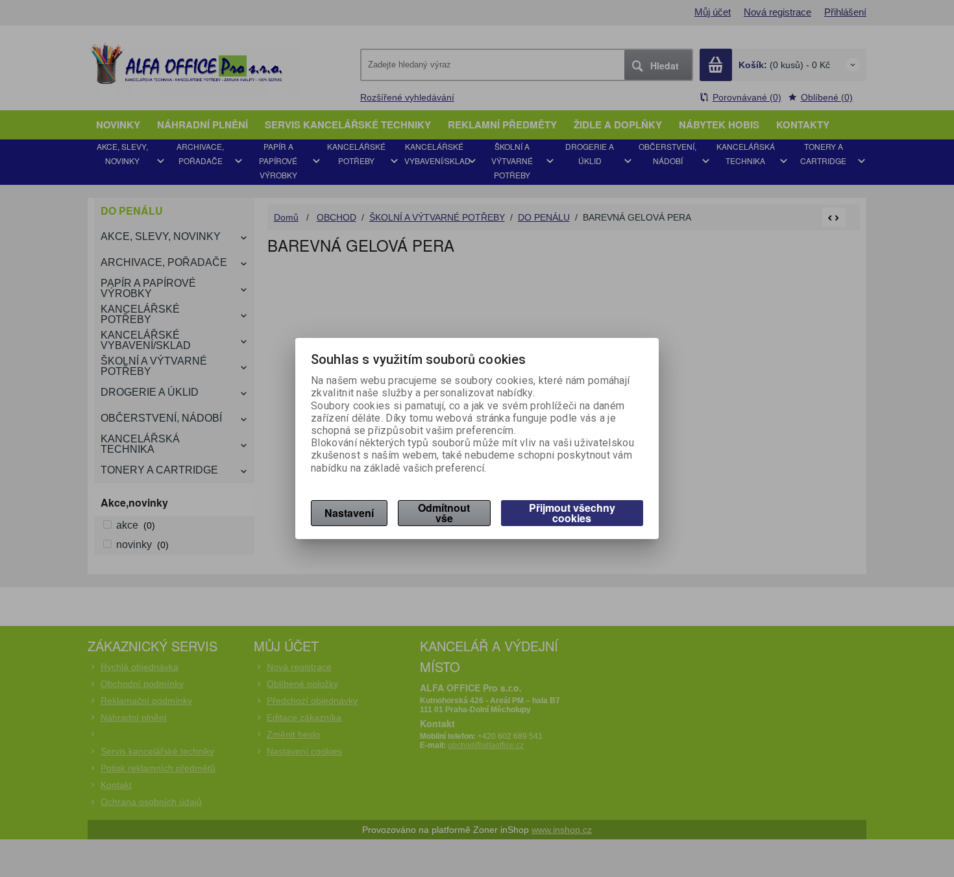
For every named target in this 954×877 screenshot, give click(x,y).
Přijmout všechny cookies (572, 512)
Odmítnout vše (444, 512)
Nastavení (349, 512)
